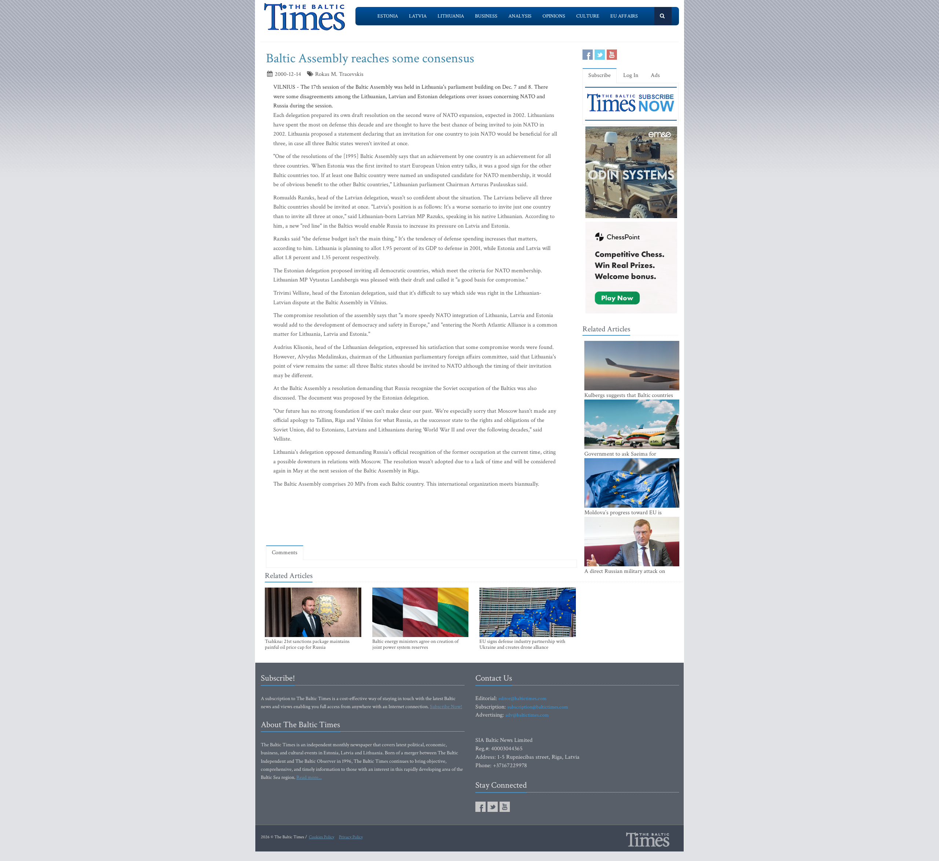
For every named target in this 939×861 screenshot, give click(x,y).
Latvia (418, 16)
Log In (630, 75)
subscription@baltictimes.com (537, 707)
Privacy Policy (351, 837)
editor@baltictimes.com (522, 698)
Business (486, 16)
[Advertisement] (421, 518)
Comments (284, 552)
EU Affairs (624, 16)
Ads (655, 75)
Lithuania (451, 16)
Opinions (553, 16)
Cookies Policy (321, 837)
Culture (587, 16)
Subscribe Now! (446, 706)
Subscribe (599, 75)
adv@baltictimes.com (527, 715)
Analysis (519, 16)
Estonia (387, 16)
